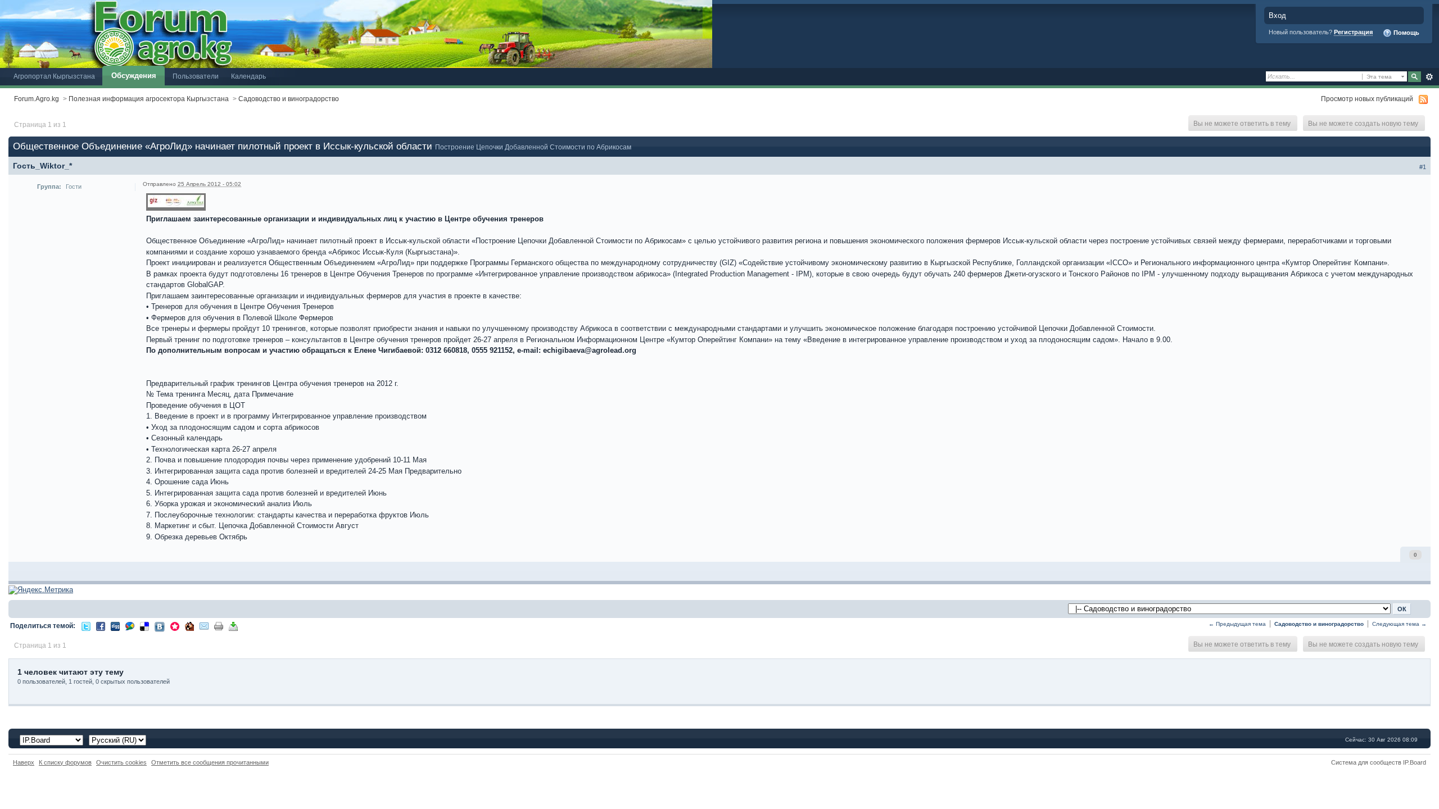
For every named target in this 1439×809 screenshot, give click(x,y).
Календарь (248, 76)
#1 (1422, 166)
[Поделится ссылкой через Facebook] (100, 625)
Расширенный (1429, 77)
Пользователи (196, 76)
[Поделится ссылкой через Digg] (115, 625)
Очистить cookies (121, 762)
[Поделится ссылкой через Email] (204, 625)
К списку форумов (65, 762)
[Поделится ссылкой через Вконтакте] (160, 626)
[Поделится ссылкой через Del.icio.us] (144, 625)
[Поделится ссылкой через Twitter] (86, 625)
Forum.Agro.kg (36, 98)
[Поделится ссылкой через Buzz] (129, 625)
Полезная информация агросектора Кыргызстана (149, 98)
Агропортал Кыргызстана (54, 76)
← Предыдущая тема (1237, 624)
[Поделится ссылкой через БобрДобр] (189, 625)
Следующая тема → (1399, 624)
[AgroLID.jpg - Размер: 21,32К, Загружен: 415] (176, 202)
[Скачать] (233, 625)
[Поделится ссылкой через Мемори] (174, 625)
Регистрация (1353, 32)
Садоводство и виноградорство (288, 98)
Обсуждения (133, 75)
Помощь (1405, 32)
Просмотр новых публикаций (1367, 98)
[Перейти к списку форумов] (356, 33)
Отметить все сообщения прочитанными (210, 762)
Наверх (23, 762)
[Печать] (218, 625)
